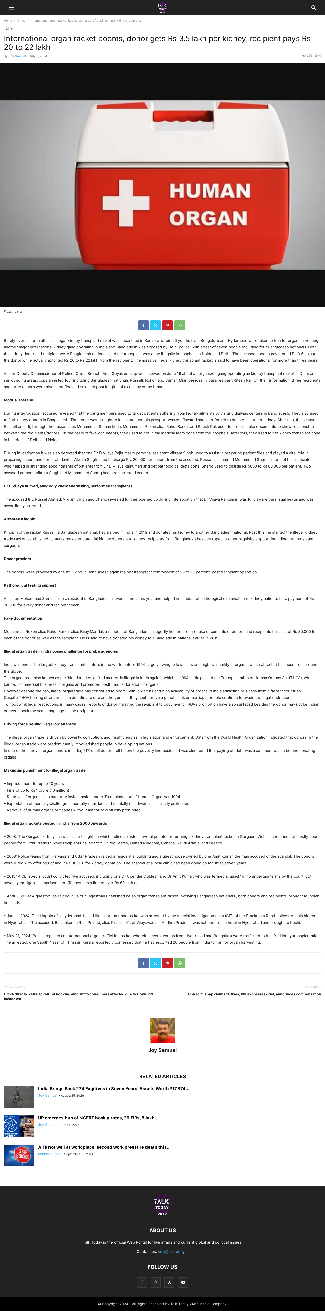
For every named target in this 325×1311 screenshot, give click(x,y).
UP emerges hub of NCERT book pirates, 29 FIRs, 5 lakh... (98, 1117)
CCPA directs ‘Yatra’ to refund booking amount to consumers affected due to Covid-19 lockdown (78, 996)
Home (8, 20)
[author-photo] (162, 1043)
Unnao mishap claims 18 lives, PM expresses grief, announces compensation (254, 994)
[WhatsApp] (179, 325)
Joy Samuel (17, 56)
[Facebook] (143, 325)
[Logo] (162, 1215)
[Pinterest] (167, 325)
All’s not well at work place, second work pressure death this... (104, 1147)
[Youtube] (183, 1282)
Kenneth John (49, 1154)
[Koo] (156, 1282)
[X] (155, 325)
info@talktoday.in (173, 1251)
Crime (21, 20)
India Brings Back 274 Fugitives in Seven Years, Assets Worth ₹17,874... (113, 1088)
